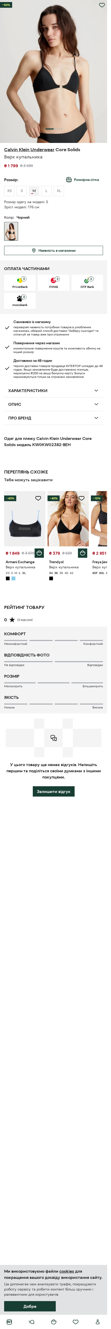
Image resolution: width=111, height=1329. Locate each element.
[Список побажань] (75, 1322)
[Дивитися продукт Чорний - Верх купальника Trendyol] (68, 518)
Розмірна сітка (86, 179)
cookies (66, 1271)
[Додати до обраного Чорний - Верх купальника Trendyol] (81, 498)
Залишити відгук (53, 791)
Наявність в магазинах (57, 250)
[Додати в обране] (102, 5)
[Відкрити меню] (31, 1322)
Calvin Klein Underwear (29, 149)
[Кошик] (54, 1322)
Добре (29, 1306)
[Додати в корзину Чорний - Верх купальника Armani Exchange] (39, 553)
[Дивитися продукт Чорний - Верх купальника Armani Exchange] (24, 518)
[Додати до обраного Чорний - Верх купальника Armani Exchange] (38, 498)
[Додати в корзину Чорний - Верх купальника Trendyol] (82, 553)
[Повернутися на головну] (9, 1322)
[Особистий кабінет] (98, 1322)
